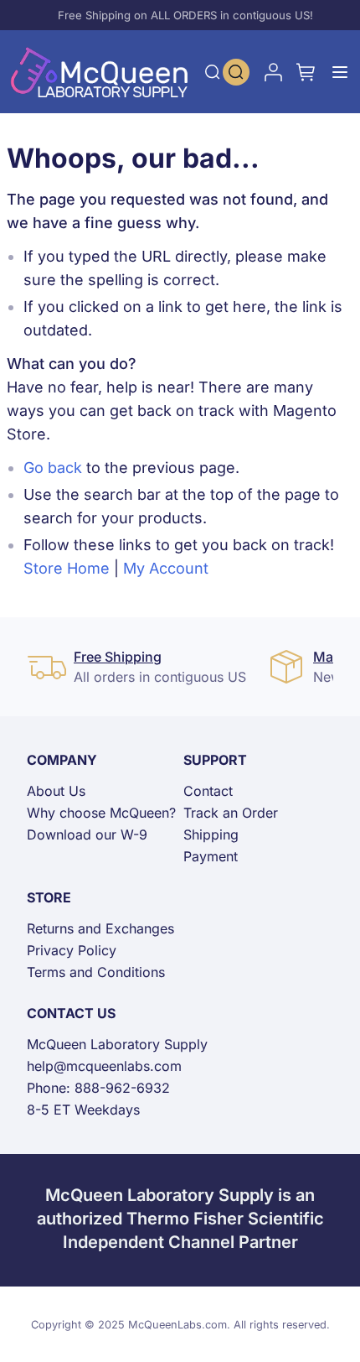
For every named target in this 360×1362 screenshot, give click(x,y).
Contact (208, 790)
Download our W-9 (87, 834)
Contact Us (71, 1013)
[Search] (213, 72)
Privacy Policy (71, 950)
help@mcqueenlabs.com (104, 1066)
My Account (165, 568)
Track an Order (230, 812)
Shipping (211, 834)
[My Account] (273, 72)
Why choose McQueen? (101, 812)
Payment (210, 856)
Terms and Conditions (96, 972)
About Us (56, 790)
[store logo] (99, 71)
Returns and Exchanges (100, 928)
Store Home (66, 568)
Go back (52, 467)
